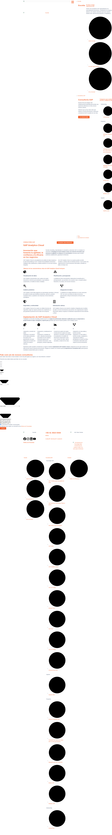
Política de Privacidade (26, 426)
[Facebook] (24, 438)
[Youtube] (34, 438)
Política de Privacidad (28, 442)
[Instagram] (28, 438)
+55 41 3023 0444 (53, 433)
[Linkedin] (31, 438)
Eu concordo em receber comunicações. (10, 424)
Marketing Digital (56, 833)
